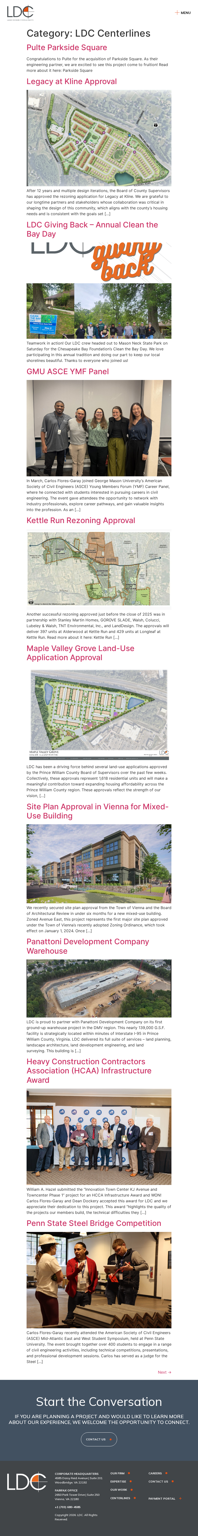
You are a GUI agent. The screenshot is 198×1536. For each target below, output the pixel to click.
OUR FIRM (117, 1473)
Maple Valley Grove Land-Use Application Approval (80, 653)
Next (164, 1372)
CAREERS (155, 1473)
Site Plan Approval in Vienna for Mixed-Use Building (98, 811)
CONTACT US (158, 1481)
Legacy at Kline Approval (72, 81)
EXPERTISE (118, 1481)
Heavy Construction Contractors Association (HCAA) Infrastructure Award (89, 1071)
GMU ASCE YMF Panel (68, 371)
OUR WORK (118, 1489)
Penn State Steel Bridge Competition (94, 1223)
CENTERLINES (120, 1498)
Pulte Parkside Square (67, 47)
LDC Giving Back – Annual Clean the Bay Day (92, 229)
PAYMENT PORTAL (161, 1498)
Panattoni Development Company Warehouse (88, 946)
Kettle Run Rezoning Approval (81, 520)
